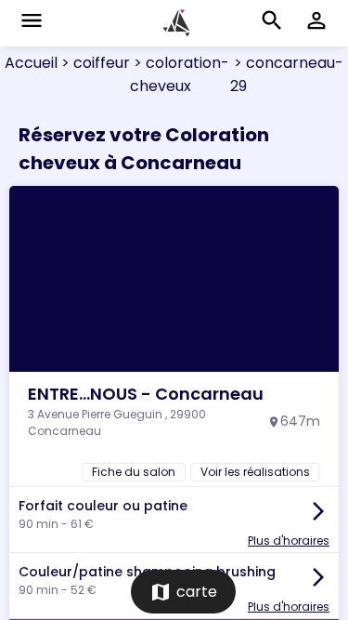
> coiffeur (94, 62)
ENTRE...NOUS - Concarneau (146, 393)
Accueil (31, 62)
